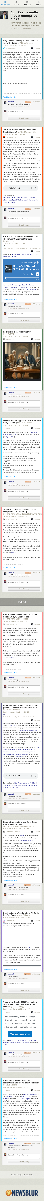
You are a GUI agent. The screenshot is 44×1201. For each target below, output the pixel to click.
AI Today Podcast (11, 48)
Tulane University (30, 289)
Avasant (22, 836)
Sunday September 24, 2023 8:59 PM (16, 918)
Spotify (6, 437)
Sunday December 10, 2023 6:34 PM (16, 712)
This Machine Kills (11, 137)
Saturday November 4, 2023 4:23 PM (16, 829)
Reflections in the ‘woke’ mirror (17, 332)
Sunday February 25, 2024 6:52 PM (16, 336)
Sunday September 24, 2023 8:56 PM (16, 1009)
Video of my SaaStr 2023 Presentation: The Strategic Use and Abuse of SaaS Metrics (20, 1004)
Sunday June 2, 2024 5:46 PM (14, 45)
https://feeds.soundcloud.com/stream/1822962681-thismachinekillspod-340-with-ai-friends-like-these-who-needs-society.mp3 (21, 200)
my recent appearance (30, 1094)
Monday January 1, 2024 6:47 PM (15, 516)
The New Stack (10, 920)
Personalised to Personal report (28, 730)
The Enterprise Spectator (13, 831)
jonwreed (11, 101)
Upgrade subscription (20, 1034)
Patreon (13, 553)
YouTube (11, 437)
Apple (23, 1096)
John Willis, (31, 947)
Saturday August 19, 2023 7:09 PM (15, 1087)
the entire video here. (27, 840)
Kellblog (8, 428)
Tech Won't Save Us (11, 519)
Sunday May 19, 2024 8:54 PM (14, 134)
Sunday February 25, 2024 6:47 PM (16, 425)
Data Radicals (10, 1096)
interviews (19, 756)
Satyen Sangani (25, 1099)
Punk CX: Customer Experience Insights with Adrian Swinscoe (21, 717)
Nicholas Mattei (24, 287)
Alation (5, 1099)
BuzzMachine (9, 339)
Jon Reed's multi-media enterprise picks (24, 15)
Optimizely (12, 725)
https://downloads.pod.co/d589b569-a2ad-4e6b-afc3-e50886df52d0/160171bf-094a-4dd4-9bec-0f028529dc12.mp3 (20, 785)
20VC (15, 434)
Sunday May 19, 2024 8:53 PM (14, 243)
